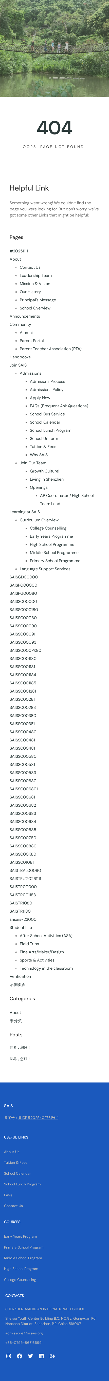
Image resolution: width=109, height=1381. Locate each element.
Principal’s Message (38, 300)
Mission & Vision (35, 283)
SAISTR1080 (21, 903)
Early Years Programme (51, 536)
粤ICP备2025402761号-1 (38, 1117)
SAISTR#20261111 (25, 878)
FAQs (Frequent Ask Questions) (59, 406)
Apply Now (40, 397)
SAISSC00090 (23, 626)
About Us (11, 1151)
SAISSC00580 (23, 756)
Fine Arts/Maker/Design (42, 952)
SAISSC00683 (23, 813)
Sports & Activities (37, 960)
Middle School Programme (54, 552)
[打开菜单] (54, 22)
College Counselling (48, 528)
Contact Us (30, 267)
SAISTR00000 (23, 886)
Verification (20, 976)
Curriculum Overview (39, 520)
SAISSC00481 (22, 740)
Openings (39, 487)
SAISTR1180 (20, 911)
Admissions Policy (47, 389)
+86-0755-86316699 (23, 1342)
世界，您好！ (20, 1047)
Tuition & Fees (43, 446)
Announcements (25, 316)
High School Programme (52, 544)
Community (20, 324)
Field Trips (29, 943)
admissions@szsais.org (24, 1333)
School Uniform (44, 438)
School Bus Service (47, 414)
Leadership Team (36, 275)
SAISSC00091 (22, 634)
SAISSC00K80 (23, 854)
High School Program (21, 1268)
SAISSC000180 (24, 609)
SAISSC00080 (23, 617)
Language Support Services (45, 569)
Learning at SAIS (25, 512)
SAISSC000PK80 (25, 650)
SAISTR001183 (23, 895)
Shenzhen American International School (45, 1309)
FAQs (8, 1195)
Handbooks (20, 357)
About (15, 259)
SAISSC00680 (23, 780)
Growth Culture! (44, 471)
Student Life (21, 927)
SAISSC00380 (23, 715)
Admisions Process (47, 381)
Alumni (26, 332)
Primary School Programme (55, 560)
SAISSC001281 (23, 691)
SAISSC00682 (23, 805)
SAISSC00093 (23, 642)
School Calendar (45, 422)
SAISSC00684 (23, 821)
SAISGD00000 (24, 577)
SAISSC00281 (22, 699)
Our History (30, 291)
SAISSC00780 (23, 838)
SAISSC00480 (23, 732)
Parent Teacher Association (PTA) (51, 348)
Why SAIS (39, 454)
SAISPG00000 (23, 585)
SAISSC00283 (23, 707)
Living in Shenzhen (47, 479)
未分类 (16, 1020)
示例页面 (18, 984)
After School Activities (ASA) (46, 935)
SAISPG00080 (23, 593)
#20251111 (19, 251)
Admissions (30, 373)
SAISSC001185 (23, 683)
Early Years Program (20, 1236)
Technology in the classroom (46, 968)
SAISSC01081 (22, 862)
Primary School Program (24, 1247)
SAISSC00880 (23, 846)
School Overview (35, 308)
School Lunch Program (50, 430)
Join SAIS (18, 365)
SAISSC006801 (24, 789)
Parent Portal (32, 340)
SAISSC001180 (23, 658)
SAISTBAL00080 (25, 870)
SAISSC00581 (22, 764)
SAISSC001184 (23, 675)
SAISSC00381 (22, 723)
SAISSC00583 (23, 772)
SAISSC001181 (22, 666)
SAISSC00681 (22, 797)
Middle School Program (23, 1258)
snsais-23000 (23, 919)
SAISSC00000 (23, 601)
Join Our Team (33, 463)
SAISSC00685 (23, 829)
